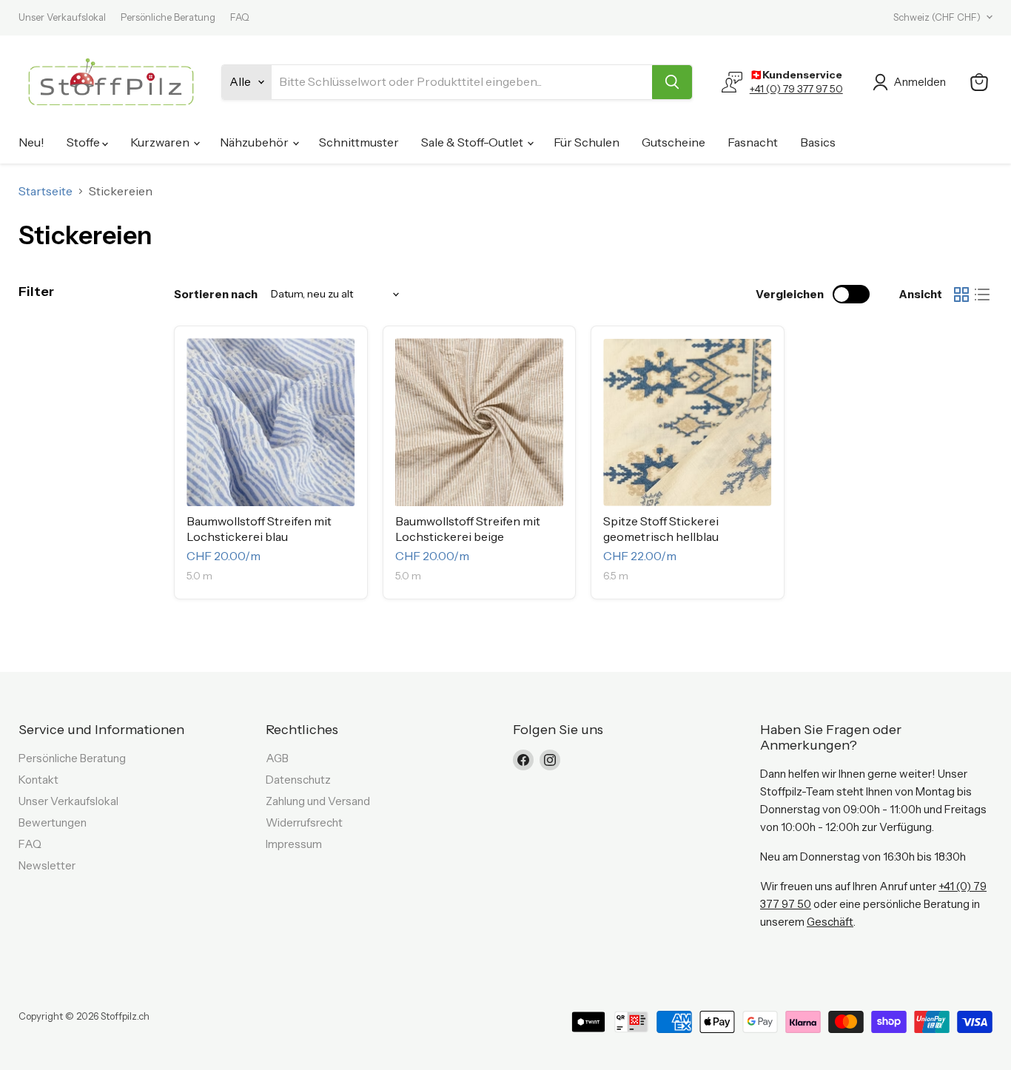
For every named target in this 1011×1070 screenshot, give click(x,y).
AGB (277, 758)
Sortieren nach (216, 294)
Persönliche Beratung (168, 17)
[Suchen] (672, 82)
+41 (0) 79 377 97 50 (796, 88)
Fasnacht (753, 142)
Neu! (31, 142)
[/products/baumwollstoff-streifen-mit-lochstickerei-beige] (479, 422)
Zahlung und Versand (318, 801)
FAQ (239, 17)
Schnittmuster (359, 142)
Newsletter (47, 865)
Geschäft (830, 922)
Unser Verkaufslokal (62, 17)
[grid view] (961, 294)
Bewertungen (53, 822)
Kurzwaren (161, 142)
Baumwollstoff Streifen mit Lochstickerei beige (467, 529)
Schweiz (937, 17)
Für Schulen (586, 142)
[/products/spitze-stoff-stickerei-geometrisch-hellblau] (687, 422)
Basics (818, 142)
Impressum (294, 844)
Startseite (46, 191)
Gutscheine (673, 142)
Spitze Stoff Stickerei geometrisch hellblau (661, 529)
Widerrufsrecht (304, 822)
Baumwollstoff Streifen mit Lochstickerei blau (259, 529)
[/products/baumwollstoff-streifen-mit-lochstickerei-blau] (271, 422)
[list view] (982, 294)
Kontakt (38, 780)
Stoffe (84, 142)
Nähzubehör (255, 142)
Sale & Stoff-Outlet (473, 142)
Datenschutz (298, 780)
